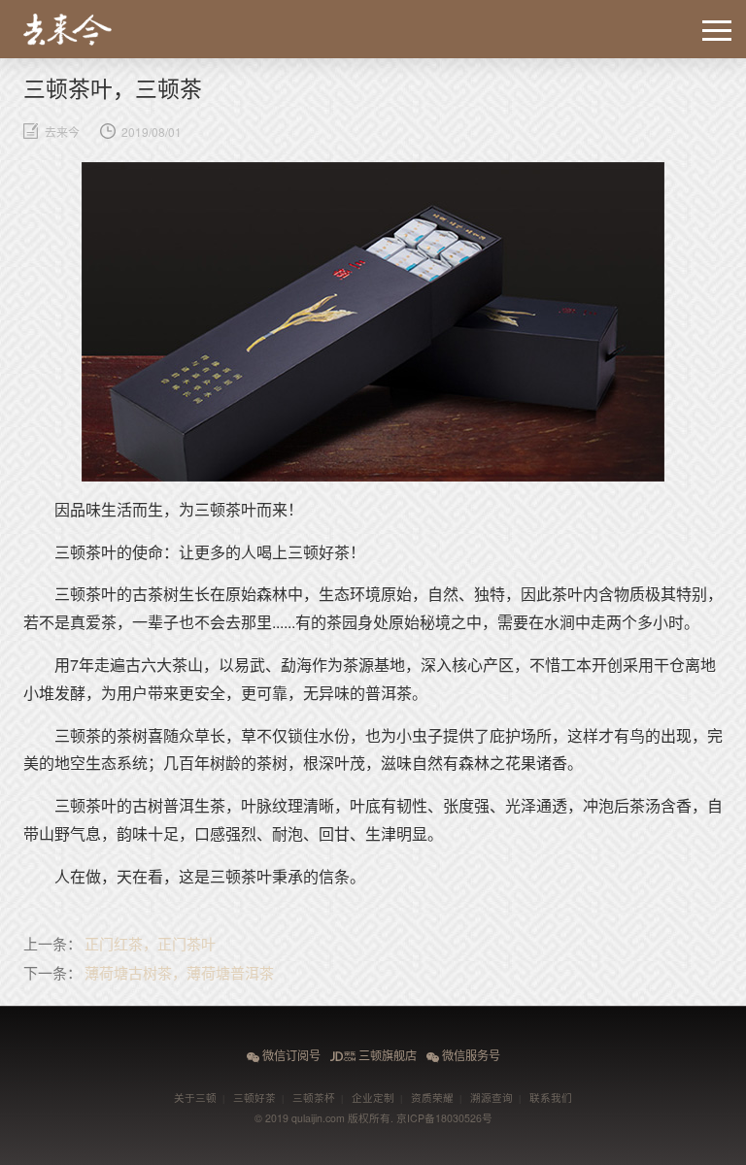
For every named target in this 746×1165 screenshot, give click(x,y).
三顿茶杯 (313, 1097)
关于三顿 (195, 1097)
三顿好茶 (254, 1097)
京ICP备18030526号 (444, 1118)
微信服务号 (463, 1055)
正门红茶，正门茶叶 (150, 943)
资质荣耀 (432, 1097)
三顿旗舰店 (373, 1055)
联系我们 (550, 1097)
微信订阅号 (284, 1055)
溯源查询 (491, 1097)
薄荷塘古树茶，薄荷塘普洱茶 (179, 972)
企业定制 (373, 1097)
